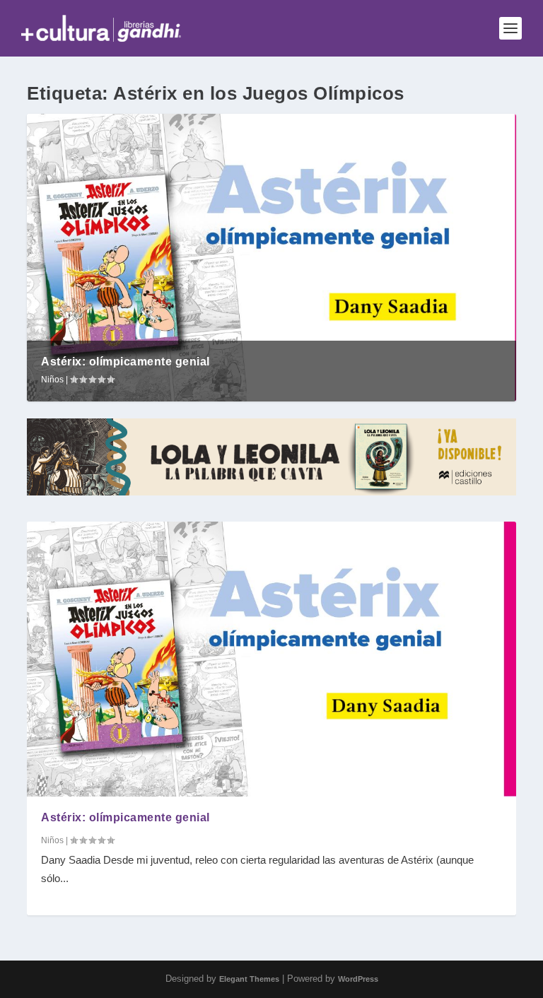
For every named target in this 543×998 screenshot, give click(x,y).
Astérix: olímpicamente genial (125, 362)
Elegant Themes (249, 979)
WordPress (358, 979)
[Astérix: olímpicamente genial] (271, 659)
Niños (52, 379)
